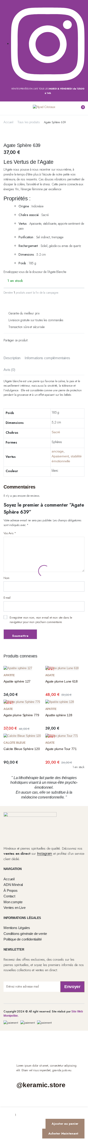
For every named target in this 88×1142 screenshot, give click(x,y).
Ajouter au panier (65, 1123)
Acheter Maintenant (63, 1133)
